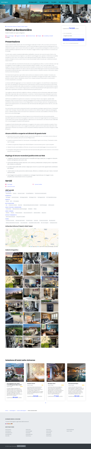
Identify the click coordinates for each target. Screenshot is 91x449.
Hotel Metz (28, 432)
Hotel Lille (7, 436)
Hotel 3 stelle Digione (21, 410)
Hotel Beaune (8, 431)
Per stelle (53, 2)
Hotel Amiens (8, 429)
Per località (75, 2)
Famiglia (39, 35)
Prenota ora (73, 39)
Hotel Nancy (28, 436)
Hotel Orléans (49, 431)
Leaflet (31, 246)
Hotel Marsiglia (29, 431)
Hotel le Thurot (31, 383)
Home (6, 410)
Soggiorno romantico (20, 35)
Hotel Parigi (48, 432)
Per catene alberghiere (64, 2)
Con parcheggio (10, 35)
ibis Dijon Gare (51, 383)
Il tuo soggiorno (67, 33)
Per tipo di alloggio (44, 2)
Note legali (21, 446)
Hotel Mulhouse (29, 434)
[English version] (7, 424)
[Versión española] (8, 424)
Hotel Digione (12, 410)
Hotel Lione (28, 429)
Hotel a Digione (4, 2)
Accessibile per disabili (48, 35)
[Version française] (5, 424)
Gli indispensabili (33, 2)
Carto (38, 246)
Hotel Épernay (8, 434)
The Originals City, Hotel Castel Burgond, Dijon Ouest (14, 384)
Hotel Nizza (48, 429)
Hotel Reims (48, 434)
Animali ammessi (31, 35)
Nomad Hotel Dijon (73, 383)
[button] (1, 13)
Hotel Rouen (48, 436)
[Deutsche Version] (11, 424)
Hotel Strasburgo (70, 429)
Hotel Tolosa (69, 431)
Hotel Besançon (8, 432)
